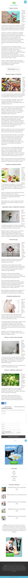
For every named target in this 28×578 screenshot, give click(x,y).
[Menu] (25, 2)
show (17, 69)
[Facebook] (2, 403)
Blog (14, 471)
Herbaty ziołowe (7, 406)
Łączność (7, 564)
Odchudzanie (14, 476)
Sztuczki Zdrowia (15, 576)
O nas (23, 563)
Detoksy (14, 473)
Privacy (11, 564)
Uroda (14, 478)
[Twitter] (5, 403)
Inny (14, 474)
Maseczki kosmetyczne (19, 406)
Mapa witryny (20, 564)
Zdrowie (14, 480)
